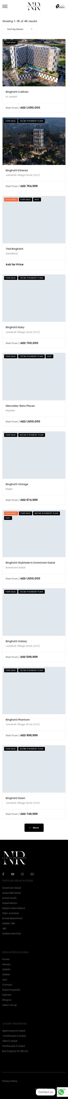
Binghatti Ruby (15, 327)
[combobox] (19, 29)
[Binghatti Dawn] (34, 769)
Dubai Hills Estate (11, 893)
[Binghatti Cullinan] (34, 63)
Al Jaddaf (11, 96)
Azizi (4, 979)
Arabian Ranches (11, 933)
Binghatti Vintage (17, 484)
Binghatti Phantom (18, 720)
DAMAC (6, 969)
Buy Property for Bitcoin (15, 1051)
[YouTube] (12, 874)
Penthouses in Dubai (13, 1046)
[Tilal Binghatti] (34, 220)
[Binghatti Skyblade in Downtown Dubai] (34, 533)
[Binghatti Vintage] (34, 455)
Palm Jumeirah (10, 913)
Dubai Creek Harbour (13, 908)
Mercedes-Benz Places (20, 406)
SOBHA (6, 974)
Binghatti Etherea (17, 170)
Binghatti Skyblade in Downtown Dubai (30, 563)
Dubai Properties (11, 989)
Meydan (10, 410)
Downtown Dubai (15, 567)
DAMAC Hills (8, 923)
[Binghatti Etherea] (34, 141)
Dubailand (12, 253)
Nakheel (6, 994)
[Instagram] (22, 874)
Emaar (5, 959)
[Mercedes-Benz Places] (34, 376)
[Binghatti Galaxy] (34, 612)
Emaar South (9, 898)
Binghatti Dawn (15, 798)
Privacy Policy (9, 1081)
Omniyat (7, 984)
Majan (9, 489)
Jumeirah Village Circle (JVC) (23, 175)
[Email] (32, 874)
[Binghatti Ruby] (34, 298)
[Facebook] (3, 874)
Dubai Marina (9, 903)
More (35, 827)
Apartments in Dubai (13, 1030)
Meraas (6, 964)
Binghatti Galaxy (16, 641)
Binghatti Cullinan (17, 92)
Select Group (9, 1005)
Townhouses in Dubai (14, 1035)
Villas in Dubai (9, 1040)
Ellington (7, 1000)
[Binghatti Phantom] (34, 690)
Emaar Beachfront (12, 918)
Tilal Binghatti (14, 249)
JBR (4, 928)
